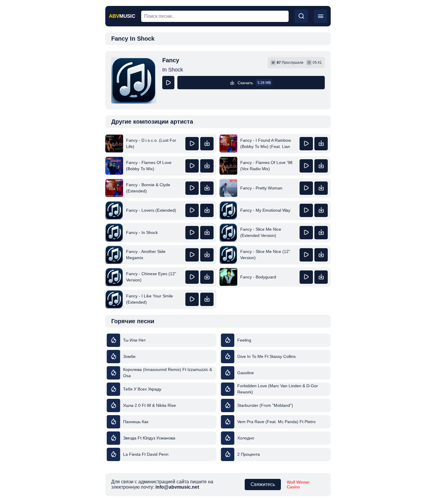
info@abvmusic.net (177, 487)
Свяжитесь (263, 484)
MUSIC (122, 16)
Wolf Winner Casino (298, 484)
